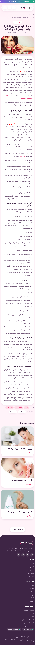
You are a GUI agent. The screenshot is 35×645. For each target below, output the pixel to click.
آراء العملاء (31, 598)
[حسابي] (14, 7)
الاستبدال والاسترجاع (28, 619)
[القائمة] (5, 7)
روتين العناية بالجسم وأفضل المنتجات (18, 449)
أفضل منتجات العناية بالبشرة (22, 480)
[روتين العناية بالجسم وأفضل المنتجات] (17, 436)
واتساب (21, 412)
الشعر (32, 570)
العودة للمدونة (16, 529)
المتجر (32, 585)
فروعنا (32, 595)
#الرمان (26, 408)
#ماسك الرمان (9, 408)
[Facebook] (27, 555)
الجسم (32, 563)
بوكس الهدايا (30, 573)
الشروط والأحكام (29, 622)
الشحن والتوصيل (29, 610)
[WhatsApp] (18, 555)
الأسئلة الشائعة (29, 616)
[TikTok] (23, 555)
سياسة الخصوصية (28, 626)
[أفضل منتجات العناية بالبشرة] (17, 468)
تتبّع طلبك (31, 613)
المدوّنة (31, 588)
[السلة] (9, 7)
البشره (32, 567)
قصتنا (32, 591)
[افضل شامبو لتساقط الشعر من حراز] (17, 499)
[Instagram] (32, 555)
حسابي (31, 601)
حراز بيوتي (22, 71)
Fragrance (31, 576)
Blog (25, 14)
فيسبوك (12, 412)
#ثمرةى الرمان (18, 408)
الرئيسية (31, 14)
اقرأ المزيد (29, 453)
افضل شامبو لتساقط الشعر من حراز (20, 512)
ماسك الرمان (13, 124)
